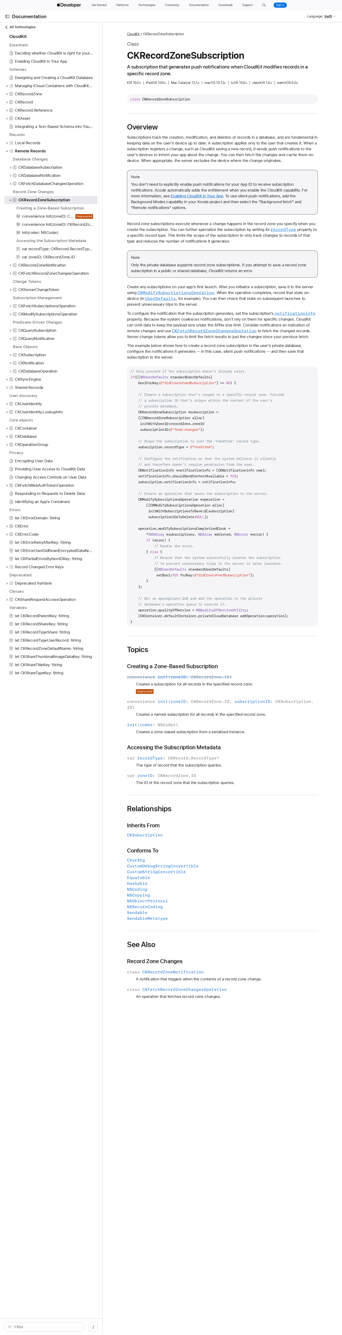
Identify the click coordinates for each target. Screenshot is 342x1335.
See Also (141, 944)
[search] (44, 1327)
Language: (315, 16)
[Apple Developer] (69, 5)
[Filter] (46, 1326)
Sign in (280, 5)
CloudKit (133, 34)
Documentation (29, 16)
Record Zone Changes (155, 961)
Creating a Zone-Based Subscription (172, 666)
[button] (264, 5)
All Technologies (22, 27)
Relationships (149, 808)
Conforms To (142, 850)
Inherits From (143, 825)
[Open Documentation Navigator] (7, 16)
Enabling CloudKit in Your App (197, 196)
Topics (137, 649)
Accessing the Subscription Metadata (174, 747)
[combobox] (46, 1326)
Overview (142, 127)
